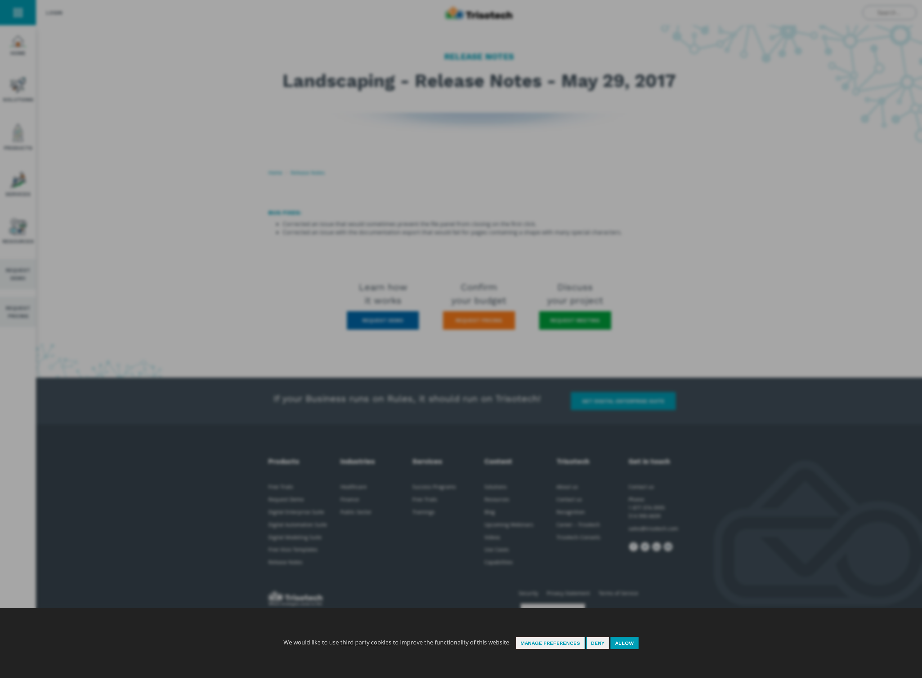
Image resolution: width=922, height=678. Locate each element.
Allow (624, 643)
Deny (597, 643)
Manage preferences (550, 643)
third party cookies (365, 642)
